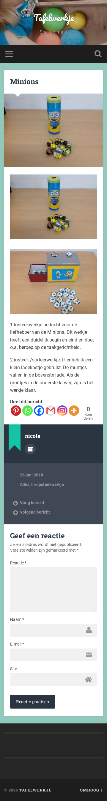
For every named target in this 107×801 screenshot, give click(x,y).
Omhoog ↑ (91, 790)
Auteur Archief (30, 449)
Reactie (18, 563)
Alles (24, 484)
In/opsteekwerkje (47, 484)
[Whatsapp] (27, 410)
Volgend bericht (35, 512)
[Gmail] (50, 410)
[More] (74, 410)
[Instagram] (62, 410)
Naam (17, 619)
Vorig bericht (32, 502)
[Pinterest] (16, 410)
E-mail (17, 644)
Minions (24, 81)
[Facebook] (39, 410)
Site (13, 669)
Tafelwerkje (53, 17)
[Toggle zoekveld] (98, 54)
